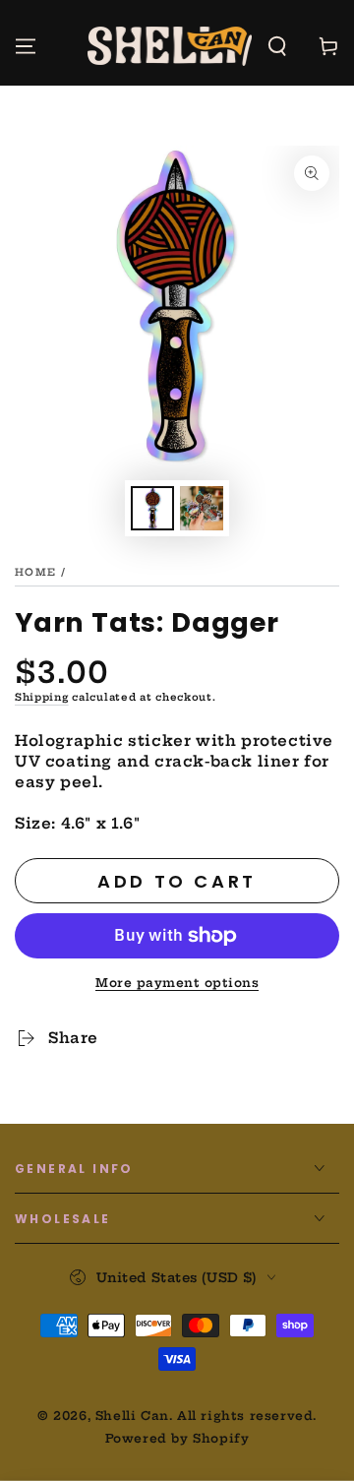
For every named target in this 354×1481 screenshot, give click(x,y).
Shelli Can (132, 1415)
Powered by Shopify (177, 1438)
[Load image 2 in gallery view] (201, 508)
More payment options (177, 982)
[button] (277, 46)
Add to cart (177, 881)
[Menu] (25, 46)
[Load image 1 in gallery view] (152, 508)
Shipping (42, 697)
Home (35, 572)
